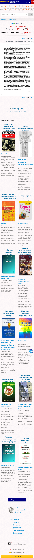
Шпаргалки (17, 533)
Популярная (11, 19)
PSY (32, 2)
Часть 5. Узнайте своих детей (25, 468)
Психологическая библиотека (14, 2)
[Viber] (16, 23)
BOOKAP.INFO (4, 2)
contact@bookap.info (18, 553)
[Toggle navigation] (26, 1)
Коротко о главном (17, 26)
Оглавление (9, 41)
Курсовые (17, 525)
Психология (14, 519)
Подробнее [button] (5, 33)
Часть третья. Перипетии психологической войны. (23, 280)
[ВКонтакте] (12, 23)
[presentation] (30, 41)
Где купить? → (26, 33)
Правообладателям (17, 549)
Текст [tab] (25, 41)
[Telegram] (17, 23)
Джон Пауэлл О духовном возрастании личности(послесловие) (25, 162)
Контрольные (18, 530)
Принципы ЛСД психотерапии (6, 405)
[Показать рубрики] (29, 2)
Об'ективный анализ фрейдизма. (8, 277)
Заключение (22, 341)
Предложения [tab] (19, 41)
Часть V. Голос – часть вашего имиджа (25, 223)
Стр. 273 (30, 41)
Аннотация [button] (15, 33)
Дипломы (17, 528)
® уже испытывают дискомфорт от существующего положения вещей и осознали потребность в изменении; (8, 344)
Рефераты (17, 522)
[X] (21, 23)
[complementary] (17, 543)
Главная (3, 19)
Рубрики (14, 500)
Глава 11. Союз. (6, 154)
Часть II (3, 223)
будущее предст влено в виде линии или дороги (25, 406)
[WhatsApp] (14, 23)
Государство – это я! (7, 465)
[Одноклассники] (19, 23)
